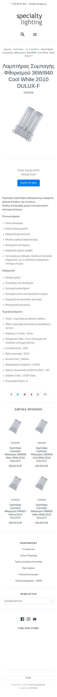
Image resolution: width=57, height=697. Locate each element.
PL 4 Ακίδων (32, 49)
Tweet (18, 394)
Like (11, 394)
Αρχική (7, 49)
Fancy (31, 394)
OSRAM (28, 92)
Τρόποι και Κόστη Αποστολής (28, 561)
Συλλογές (18, 49)
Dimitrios (33, 688)
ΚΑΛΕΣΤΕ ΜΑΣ (28, 183)
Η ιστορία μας (28, 549)
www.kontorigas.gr (36, 684)
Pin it (25, 394)
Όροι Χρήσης (29, 568)
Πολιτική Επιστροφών (28, 574)
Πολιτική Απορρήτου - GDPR (28, 581)
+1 (38, 394)
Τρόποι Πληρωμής (28, 555)
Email (45, 394)
